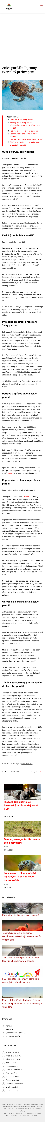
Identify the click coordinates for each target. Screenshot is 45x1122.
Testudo (26, 496)
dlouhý (10, 473)
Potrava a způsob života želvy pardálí (25, 131)
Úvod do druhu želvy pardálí (22, 120)
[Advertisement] (22, 36)
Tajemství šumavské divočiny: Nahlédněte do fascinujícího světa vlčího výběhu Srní (22, 936)
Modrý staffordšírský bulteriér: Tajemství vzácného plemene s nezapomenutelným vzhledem (22, 1003)
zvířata (40, 772)
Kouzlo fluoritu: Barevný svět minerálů (20, 915)
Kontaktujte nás (26, 764)
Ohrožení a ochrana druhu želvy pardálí (26, 139)
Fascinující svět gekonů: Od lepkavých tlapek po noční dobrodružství (20, 877)
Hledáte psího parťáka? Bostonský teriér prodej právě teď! (21, 805)
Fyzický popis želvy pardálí (21, 122)
